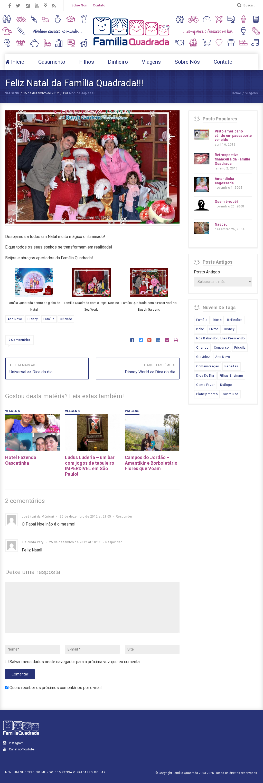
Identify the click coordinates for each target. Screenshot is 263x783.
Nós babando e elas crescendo (220, 338)
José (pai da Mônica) (38, 516)
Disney (32, 319)
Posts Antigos (207, 272)
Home (236, 93)
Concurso (221, 347)
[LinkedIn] (158, 340)
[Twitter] (141, 340)
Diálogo (226, 385)
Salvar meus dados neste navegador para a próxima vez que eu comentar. (75, 661)
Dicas (217, 320)
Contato (99, 5)
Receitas (231, 366)
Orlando (66, 319)
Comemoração (207, 366)
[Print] (176, 340)
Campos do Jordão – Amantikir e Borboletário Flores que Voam (151, 463)
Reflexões (234, 320)
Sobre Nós (79, 5)
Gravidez (203, 357)
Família (48, 319)
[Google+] (149, 340)
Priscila (240, 347)
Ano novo (14, 319)
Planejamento (207, 394)
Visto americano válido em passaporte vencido (233, 135)
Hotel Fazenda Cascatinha (20, 460)
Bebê (200, 329)
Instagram (16, 743)
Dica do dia (205, 375)
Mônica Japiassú (82, 93)
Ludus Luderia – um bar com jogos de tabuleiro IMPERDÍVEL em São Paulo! (90, 466)
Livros (214, 329)
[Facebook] (132, 340)
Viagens (12, 93)
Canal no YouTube (21, 749)
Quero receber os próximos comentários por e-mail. (56, 687)
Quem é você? (227, 201)
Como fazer (205, 385)
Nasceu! (222, 224)
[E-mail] (167, 340)
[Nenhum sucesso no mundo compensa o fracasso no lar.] (131, 46)
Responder (124, 516)
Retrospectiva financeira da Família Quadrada (232, 159)
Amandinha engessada (224, 181)
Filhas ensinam (231, 375)
